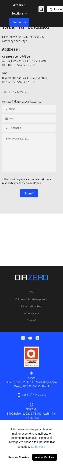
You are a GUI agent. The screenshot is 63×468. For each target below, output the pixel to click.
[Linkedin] (24, 338)
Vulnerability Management (31, 299)
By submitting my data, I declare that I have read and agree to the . (26, 181)
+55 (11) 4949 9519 (14, 91)
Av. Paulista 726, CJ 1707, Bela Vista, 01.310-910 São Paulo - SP (24, 63)
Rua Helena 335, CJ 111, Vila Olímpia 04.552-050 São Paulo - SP (24, 79)
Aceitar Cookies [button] (44, 457)
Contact (31, 320)
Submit (29, 193)
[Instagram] (38, 338)
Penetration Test (31, 306)
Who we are (31, 313)
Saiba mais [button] (38, 446)
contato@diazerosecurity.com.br (22, 101)
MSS (31, 292)
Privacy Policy (33, 183)
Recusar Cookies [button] (18, 457)
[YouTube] (31, 338)
